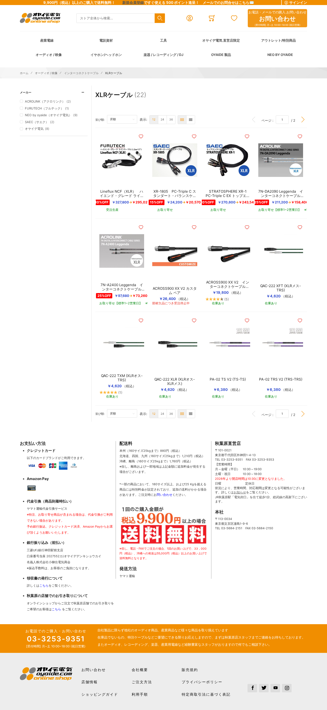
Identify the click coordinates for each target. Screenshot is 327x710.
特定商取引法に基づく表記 (206, 694)
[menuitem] (154, 119)
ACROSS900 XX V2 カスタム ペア (175, 290)
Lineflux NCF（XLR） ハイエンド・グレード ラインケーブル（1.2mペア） (122, 193)
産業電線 (47, 40)
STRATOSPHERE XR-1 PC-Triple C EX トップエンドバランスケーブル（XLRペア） (228, 193)
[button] (141, 136)
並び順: (101, 119)
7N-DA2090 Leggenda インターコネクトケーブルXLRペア (280, 193)
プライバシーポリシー (202, 682)
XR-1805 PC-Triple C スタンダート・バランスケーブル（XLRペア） (174, 193)
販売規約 (190, 669)
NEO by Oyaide (280, 55)
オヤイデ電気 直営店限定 (221, 40)
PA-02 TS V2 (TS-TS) (228, 379)
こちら (44, 585)
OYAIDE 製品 (221, 55)
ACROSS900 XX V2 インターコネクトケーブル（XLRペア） (227, 284)
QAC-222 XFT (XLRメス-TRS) (280, 288)
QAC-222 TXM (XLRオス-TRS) (122, 378)
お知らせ (240, 492)
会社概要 (140, 669)
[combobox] (120, 18)
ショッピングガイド (99, 694)
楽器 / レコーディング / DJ (163, 55)
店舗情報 (89, 682)
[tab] (54, 92)
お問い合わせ (93, 669)
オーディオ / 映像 (49, 55)
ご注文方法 (142, 682)
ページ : (268, 120)
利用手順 (140, 694)
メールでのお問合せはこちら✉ (228, 2)
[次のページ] (303, 119)
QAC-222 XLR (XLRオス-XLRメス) (174, 381)
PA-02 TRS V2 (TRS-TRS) (280, 379)
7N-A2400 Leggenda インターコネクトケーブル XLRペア (122, 287)
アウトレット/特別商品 (278, 40)
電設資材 (106, 40)
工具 (163, 40)
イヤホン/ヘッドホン (106, 55)
